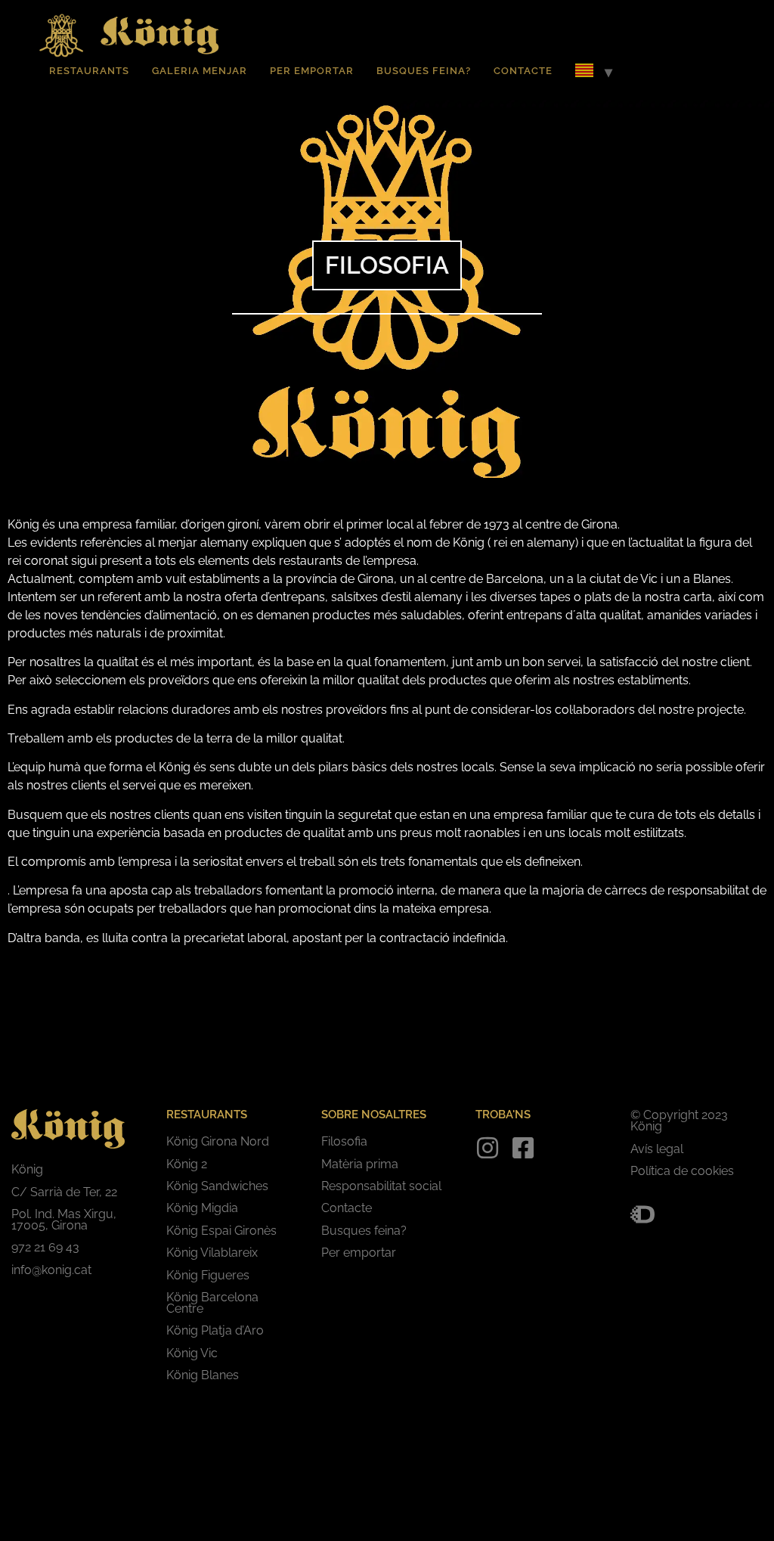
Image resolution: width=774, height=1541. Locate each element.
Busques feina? (423, 70)
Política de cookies (682, 1171)
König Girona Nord (217, 1141)
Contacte (523, 70)
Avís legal (656, 1149)
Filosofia (344, 1141)
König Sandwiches (217, 1186)
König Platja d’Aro (215, 1330)
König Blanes (202, 1375)
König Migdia (202, 1208)
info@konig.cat (51, 1270)
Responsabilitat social (381, 1186)
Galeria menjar (199, 70)
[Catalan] (584, 72)
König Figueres (207, 1275)
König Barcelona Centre (212, 1303)
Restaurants (89, 70)
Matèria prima (359, 1164)
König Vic (192, 1353)
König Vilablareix (212, 1252)
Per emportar (312, 70)
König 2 (186, 1164)
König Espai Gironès (221, 1230)
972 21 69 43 (45, 1247)
